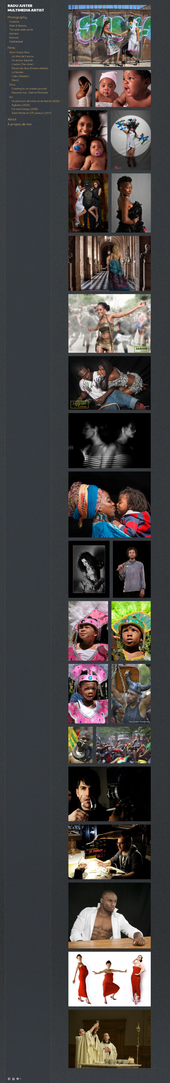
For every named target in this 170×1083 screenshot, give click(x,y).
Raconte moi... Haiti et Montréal (30, 92)
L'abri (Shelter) (20, 76)
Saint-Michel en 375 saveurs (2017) (31, 113)
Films (11, 48)
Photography (17, 17)
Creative (14, 21)
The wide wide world (21, 29)
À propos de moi (19, 124)
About (12, 119)
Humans (14, 33)
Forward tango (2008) (25, 109)
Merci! (15, 80)
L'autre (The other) (23, 64)
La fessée (17, 72)
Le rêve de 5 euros (23, 56)
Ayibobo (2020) (21, 105)
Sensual (13, 37)
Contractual (16, 41)
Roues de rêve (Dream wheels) (30, 68)
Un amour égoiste (22, 60)
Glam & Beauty (17, 25)
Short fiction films (19, 52)
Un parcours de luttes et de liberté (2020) (36, 101)
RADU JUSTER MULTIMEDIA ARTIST (26, 7)
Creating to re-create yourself (29, 88)
